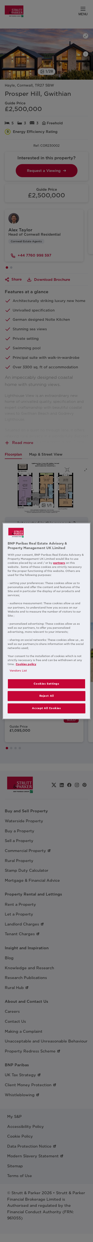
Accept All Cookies (46, 708)
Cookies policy (26, 664)
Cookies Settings (46, 683)
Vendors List (18, 670)
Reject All (46, 696)
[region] (46, 621)
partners (59, 563)
